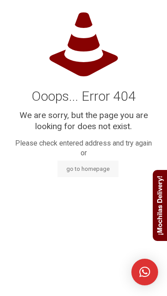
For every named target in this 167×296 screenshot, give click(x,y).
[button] (144, 272)
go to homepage (88, 169)
